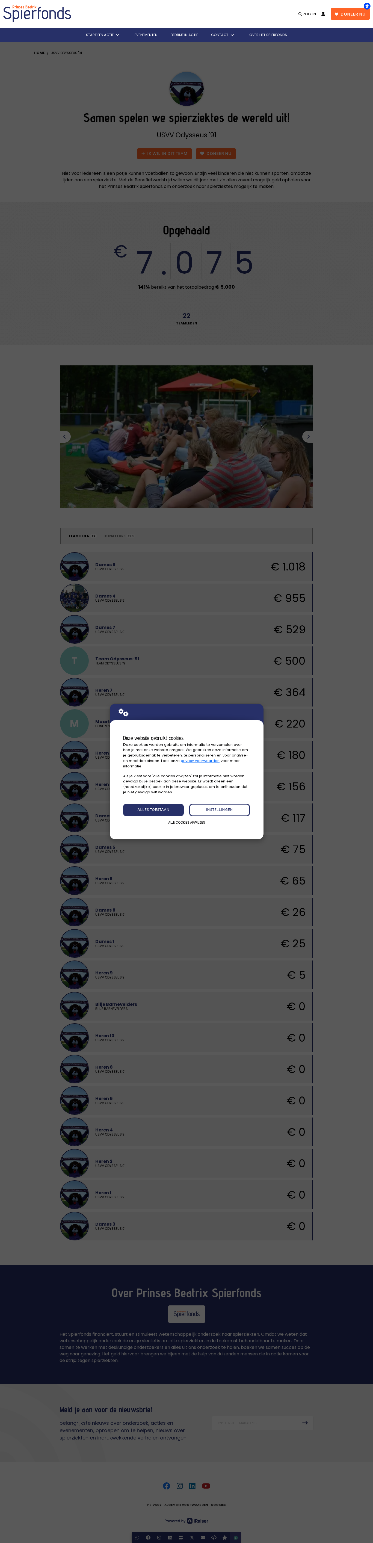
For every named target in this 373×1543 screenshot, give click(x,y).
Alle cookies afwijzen (186, 822)
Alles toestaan (153, 810)
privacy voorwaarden (200, 760)
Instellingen (219, 810)
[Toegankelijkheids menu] (367, 6)
